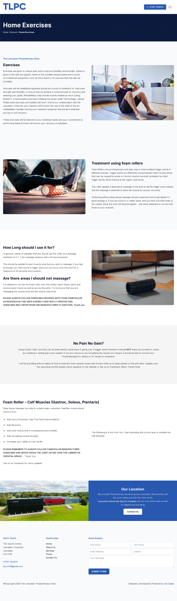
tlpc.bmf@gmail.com (13, 566)
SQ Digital (169, 583)
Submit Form (99, 571)
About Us (50, 547)
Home (5, 32)
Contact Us (133, 511)
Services (13, 32)
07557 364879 (10, 561)
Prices (49, 554)
